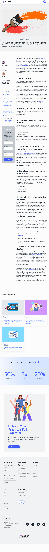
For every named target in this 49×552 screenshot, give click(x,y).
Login (21, 502)
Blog (5, 495)
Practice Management (8, 478)
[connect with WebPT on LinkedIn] (27, 524)
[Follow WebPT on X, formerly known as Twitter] (32, 524)
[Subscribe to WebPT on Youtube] (38, 524)
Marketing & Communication (10, 475)
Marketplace (6, 485)
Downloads (6, 500)
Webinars (6, 503)
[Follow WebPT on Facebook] (43, 524)
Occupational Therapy (22, 470)
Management (35, 476)
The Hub (5, 492)
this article (25, 231)
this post (24, 179)
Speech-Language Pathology (24, 473)
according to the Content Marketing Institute (33, 223)
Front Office (35, 470)
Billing (5, 470)
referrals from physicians (23, 65)
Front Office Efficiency (8, 473)
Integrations (6, 482)
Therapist (35, 465)
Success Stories (7, 508)
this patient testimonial (30, 269)
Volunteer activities (22, 130)
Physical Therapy (21, 468)
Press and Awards (22, 495)
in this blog (24, 257)
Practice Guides (7, 498)
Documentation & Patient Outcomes (9, 466)
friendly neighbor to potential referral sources (26, 153)
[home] (7, 2)
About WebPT (21, 492)
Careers (20, 498)
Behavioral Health (22, 476)
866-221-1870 (8, 520)
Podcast (5, 506)
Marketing (35, 473)
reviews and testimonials (37, 254)
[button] (44, 1)
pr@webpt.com (8, 525)
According (40, 84)
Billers (34, 468)
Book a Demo (14, 446)
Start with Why (41, 101)
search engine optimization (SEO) (28, 177)
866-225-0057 (7, 522)
